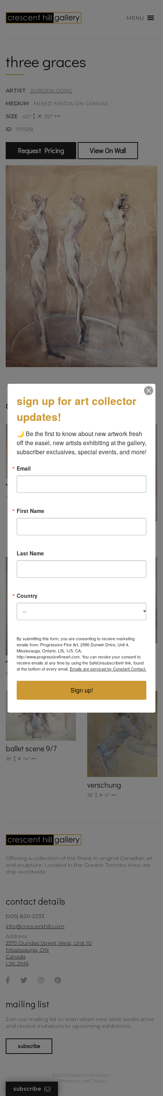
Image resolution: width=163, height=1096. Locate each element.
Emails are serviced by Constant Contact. (108, 669)
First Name (30, 510)
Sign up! (82, 690)
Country (27, 595)
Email (24, 468)
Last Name (30, 553)
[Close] (148, 390)
